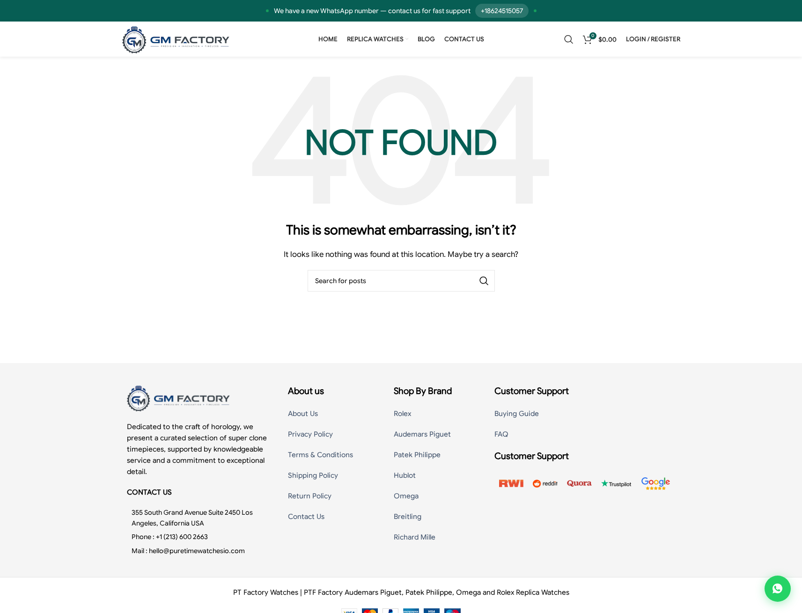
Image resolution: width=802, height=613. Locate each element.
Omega (406, 496)
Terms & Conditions (320, 455)
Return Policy (309, 496)
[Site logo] (176, 39)
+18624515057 (502, 11)
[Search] (568, 39)
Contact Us (306, 516)
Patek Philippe (417, 455)
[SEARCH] (484, 281)
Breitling (407, 516)
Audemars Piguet (422, 434)
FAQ (501, 434)
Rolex (402, 413)
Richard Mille (414, 537)
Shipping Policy (313, 475)
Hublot (405, 475)
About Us (303, 413)
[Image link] (178, 398)
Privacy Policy (310, 434)
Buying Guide (516, 413)
